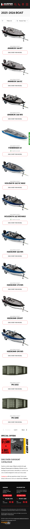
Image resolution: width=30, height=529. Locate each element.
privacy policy (4, 514)
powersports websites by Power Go (21, 518)
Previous (7, 430)
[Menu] (27, 4)
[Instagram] (12, 502)
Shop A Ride (10, 520)
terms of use (11, 514)
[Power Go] (15, 523)
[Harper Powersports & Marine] (7, 4)
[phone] (19, 4)
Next (23, 430)
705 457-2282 (22, 498)
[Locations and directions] (23, 4)
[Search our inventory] (15, 4)
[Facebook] (10, 502)
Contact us (4, 476)
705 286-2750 (9, 498)
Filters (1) (9, 20)
